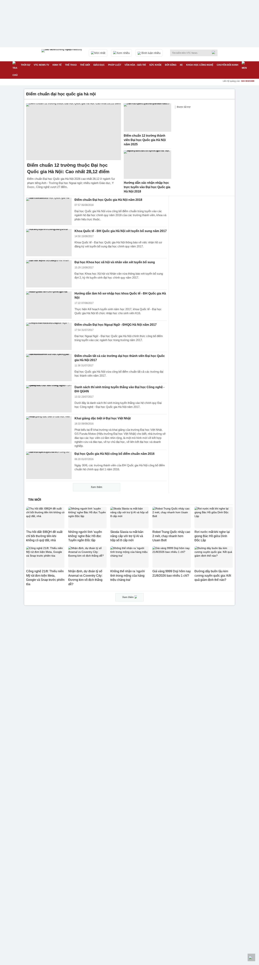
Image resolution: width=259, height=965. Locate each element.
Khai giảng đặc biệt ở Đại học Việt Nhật (103, 418)
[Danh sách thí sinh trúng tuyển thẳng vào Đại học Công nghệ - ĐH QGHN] (49, 398)
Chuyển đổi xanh (227, 65)
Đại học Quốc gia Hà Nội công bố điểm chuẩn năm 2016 (115, 453)
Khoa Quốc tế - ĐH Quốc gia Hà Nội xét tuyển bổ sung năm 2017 (121, 231)
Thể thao (71, 65)
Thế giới (85, 65)
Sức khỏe (155, 65)
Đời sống (170, 65)
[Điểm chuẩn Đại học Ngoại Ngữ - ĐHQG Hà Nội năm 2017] (49, 336)
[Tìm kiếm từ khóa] (214, 52)
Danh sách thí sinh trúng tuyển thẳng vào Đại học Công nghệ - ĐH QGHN (119, 389)
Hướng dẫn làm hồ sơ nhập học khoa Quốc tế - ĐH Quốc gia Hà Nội (120, 295)
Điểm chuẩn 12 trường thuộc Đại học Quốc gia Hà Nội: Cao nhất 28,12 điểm (68, 168)
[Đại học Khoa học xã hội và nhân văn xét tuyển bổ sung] (49, 273)
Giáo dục (99, 65)
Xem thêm (96, 487)
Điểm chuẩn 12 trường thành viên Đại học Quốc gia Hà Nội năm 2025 (145, 140)
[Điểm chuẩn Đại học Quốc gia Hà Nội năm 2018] (49, 211)
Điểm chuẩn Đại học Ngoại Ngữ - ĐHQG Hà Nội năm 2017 (116, 324)
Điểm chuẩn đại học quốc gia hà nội (61, 94)
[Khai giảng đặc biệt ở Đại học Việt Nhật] (49, 430)
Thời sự (25, 65)
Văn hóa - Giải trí (135, 65)
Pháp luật (114, 65)
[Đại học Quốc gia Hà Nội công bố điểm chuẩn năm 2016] (49, 465)
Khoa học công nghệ (199, 65)
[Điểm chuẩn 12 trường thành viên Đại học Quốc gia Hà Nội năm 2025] (147, 117)
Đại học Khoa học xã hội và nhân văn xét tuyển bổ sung (115, 262)
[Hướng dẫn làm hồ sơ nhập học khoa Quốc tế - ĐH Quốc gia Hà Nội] (49, 305)
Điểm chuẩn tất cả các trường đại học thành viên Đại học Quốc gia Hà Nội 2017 (120, 358)
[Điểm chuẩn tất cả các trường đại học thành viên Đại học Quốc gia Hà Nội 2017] (49, 367)
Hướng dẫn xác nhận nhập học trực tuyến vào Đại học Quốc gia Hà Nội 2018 (147, 187)
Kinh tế (57, 65)
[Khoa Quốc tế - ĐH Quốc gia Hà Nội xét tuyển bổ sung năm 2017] (49, 242)
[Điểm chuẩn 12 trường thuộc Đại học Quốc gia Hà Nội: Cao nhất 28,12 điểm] (73, 131)
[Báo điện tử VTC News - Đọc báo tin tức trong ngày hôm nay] (62, 54)
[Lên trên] (251, 957)
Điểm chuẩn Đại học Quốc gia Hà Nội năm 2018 (108, 199)
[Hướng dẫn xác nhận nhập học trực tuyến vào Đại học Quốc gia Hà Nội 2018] (147, 164)
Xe (181, 65)
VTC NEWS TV (41, 65)
